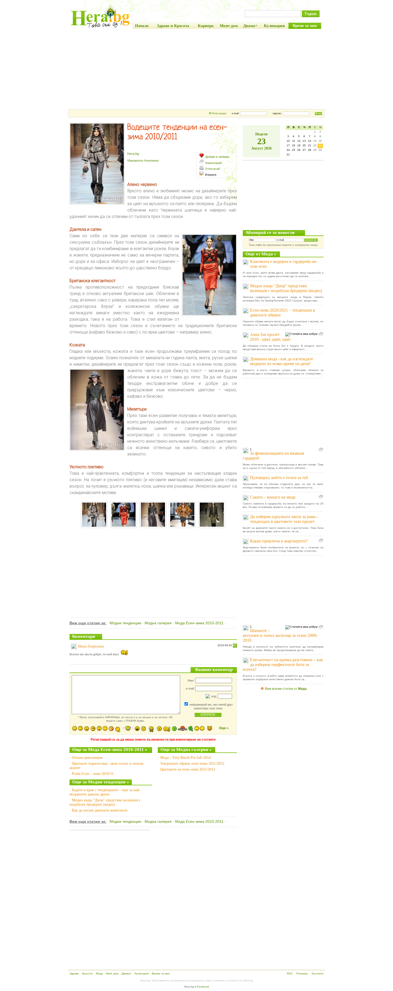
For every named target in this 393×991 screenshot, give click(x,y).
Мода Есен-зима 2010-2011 (199, 623)
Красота (87, 973)
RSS (289, 973)
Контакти (317, 973)
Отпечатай (212, 168)
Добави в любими (217, 156)
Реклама (302, 973)
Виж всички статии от (286, 689)
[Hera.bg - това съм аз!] (100, 27)
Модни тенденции (125, 623)
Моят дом (112, 973)
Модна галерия (158, 623)
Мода (99, 973)
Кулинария (142, 973)
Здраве (74, 973)
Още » (224, 728)
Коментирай (213, 162)
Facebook (203, 986)
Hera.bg (133, 154)
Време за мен (161, 973)
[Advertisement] (196, 69)
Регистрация (219, 113)
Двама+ (127, 973)
